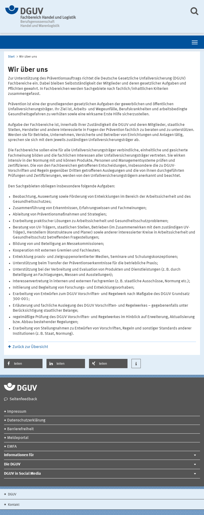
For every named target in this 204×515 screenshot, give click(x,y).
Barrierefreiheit (20, 429)
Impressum (16, 412)
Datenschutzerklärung (26, 420)
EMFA (12, 447)
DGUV (11, 494)
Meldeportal (17, 438)
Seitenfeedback (23, 399)
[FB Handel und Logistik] (93, 16)
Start (11, 56)
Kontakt (13, 505)
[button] (23, 363)
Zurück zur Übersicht (30, 347)
